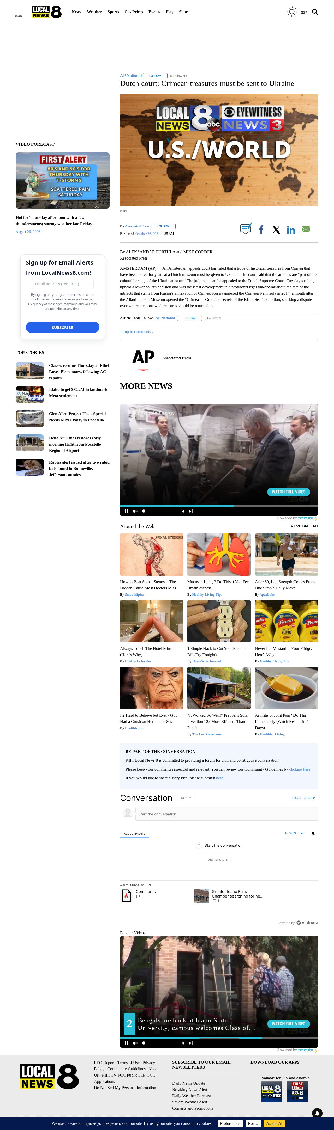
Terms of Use (128, 1062)
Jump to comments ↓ (137, 331)
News (76, 12)
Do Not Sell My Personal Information (125, 1087)
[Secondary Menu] (22, 12)
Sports (113, 12)
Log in (296, 797)
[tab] (134, 833)
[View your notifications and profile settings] (313, 833)
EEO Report (104, 1062)
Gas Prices (133, 12)
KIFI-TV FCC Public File (123, 1075)
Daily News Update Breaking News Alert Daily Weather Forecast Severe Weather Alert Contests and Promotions (192, 1095)
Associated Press (137, 226)
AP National (165, 318)
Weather (94, 12)
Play (170, 12)
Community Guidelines (126, 1069)
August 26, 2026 (28, 232)
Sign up (309, 797)
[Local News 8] (47, 12)
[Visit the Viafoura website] (307, 922)
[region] (219, 860)
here (219, 778)
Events (154, 12)
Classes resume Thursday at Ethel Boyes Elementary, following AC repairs (79, 371)
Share (184, 12)
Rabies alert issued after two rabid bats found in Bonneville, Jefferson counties (79, 468)
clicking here (299, 769)
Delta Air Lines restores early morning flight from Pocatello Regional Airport (75, 444)
